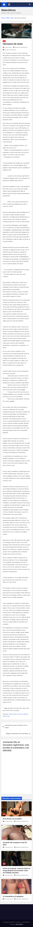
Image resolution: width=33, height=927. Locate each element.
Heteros (26, 714)
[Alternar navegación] (9, 4)
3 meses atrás (8, 821)
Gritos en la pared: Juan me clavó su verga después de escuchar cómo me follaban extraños (16, 870)
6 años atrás (8, 47)
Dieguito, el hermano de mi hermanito (17, 733)
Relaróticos (8, 10)
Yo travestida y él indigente (13, 896)
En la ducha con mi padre (12, 819)
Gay (4, 41)
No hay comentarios (10, 49)
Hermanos (20, 714)
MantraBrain (19, 924)
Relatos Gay (6, 716)
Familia (14, 714)
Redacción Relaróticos (20, 47)
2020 (10, 714)
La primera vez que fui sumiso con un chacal (16, 726)
